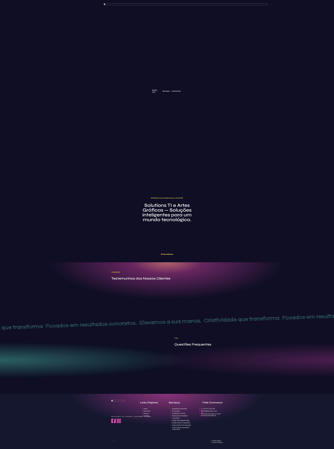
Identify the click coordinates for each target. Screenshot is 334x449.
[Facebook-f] (113, 421)
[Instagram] (119, 421)
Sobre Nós (154, 91)
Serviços (166, 91)
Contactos (176, 91)
